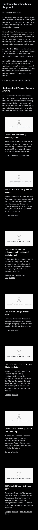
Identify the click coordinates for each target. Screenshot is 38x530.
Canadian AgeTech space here (24, 56)
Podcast (12, 278)
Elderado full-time (8, 51)
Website (8, 275)
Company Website (11, 155)
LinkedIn (27, 80)
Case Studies (24, 155)
